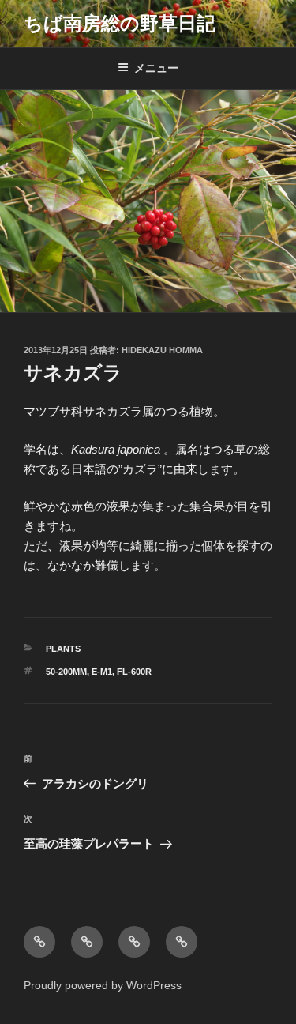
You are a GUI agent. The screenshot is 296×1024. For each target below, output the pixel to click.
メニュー (156, 68)
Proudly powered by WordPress (103, 985)
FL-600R (134, 671)
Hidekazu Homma (162, 350)
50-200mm (66, 671)
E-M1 (102, 671)
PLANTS (63, 648)
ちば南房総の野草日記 (119, 23)
